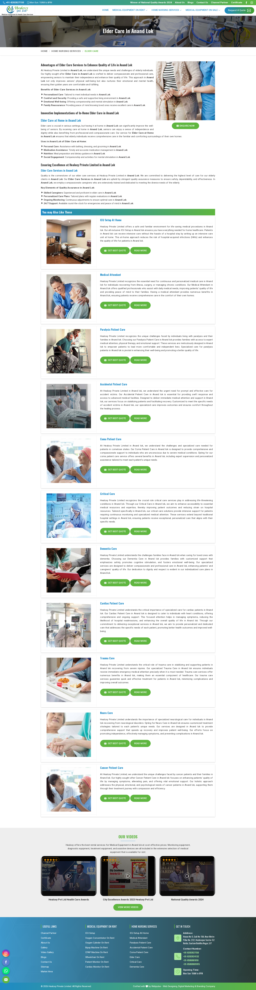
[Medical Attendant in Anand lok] (68, 296)
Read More (140, 250)
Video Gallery (47, 952)
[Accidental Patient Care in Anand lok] (68, 406)
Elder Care (135, 957)
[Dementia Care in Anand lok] (68, 570)
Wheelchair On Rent (94, 957)
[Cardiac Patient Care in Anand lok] (68, 625)
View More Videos (128, 907)
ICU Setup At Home (110, 220)
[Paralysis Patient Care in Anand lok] (68, 351)
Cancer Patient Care (111, 767)
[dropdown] (146, 10)
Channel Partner (219, 2)
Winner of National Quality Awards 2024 (151, 2)
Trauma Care (107, 658)
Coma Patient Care (110, 439)
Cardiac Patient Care (112, 603)
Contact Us (202, 2)
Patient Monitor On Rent (97, 962)
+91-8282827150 (14, 2)
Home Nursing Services (165, 10)
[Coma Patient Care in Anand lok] (68, 461)
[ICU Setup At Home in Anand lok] (68, 242)
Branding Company (206, 986)
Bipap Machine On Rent (96, 947)
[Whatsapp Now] (6, 970)
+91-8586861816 (191, 960)
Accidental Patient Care (113, 384)
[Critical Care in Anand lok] (68, 515)
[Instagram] (252, 2)
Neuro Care (106, 713)
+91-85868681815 (191, 964)
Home (105, 10)
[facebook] (6, 962)
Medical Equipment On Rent (128, 10)
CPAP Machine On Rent (96, 952)
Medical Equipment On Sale (202, 10)
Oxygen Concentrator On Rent (99, 938)
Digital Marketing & (187, 986)
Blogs (190, 2)
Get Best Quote (116, 250)
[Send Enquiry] (6, 979)
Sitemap (45, 966)
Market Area (47, 971)
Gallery (44, 947)
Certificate (236, 2)
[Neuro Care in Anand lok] (68, 735)
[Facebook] (246, 2)
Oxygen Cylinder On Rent (97, 942)
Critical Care (107, 494)
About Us (180, 2)
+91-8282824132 (191, 956)
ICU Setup (90, 933)
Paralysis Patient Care (112, 329)
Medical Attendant (110, 274)
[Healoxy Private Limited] (17, 10)
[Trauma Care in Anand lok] (68, 680)
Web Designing (170, 986)
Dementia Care (108, 548)
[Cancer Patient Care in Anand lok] (68, 789)
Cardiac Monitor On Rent (97, 966)
